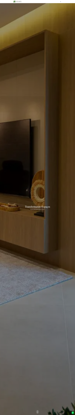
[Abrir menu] (60, 1)
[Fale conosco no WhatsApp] (73, 413)
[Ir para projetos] (37, 412)
